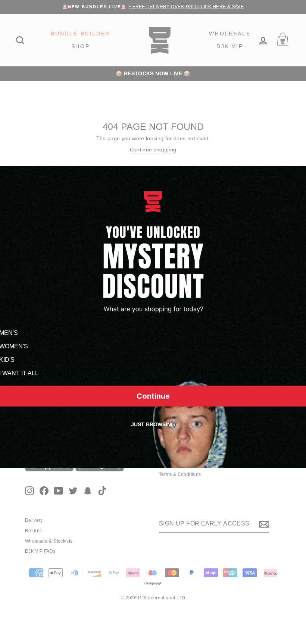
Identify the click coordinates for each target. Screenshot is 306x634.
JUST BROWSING (153, 424)
